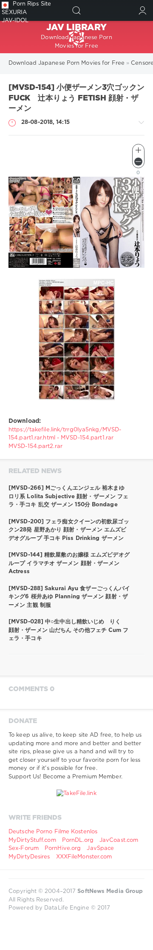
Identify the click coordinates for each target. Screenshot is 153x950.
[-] (138, 161)
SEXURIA (14, 12)
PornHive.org (63, 848)
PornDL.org (78, 840)
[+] (138, 150)
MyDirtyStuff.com (33, 840)
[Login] (142, 10)
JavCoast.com (118, 840)
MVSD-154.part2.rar (35, 446)
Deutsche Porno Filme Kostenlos (52, 831)
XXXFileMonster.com (84, 857)
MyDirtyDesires (29, 857)
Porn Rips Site (32, 4)
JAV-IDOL (15, 20)
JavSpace (100, 848)
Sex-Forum (23, 848)
